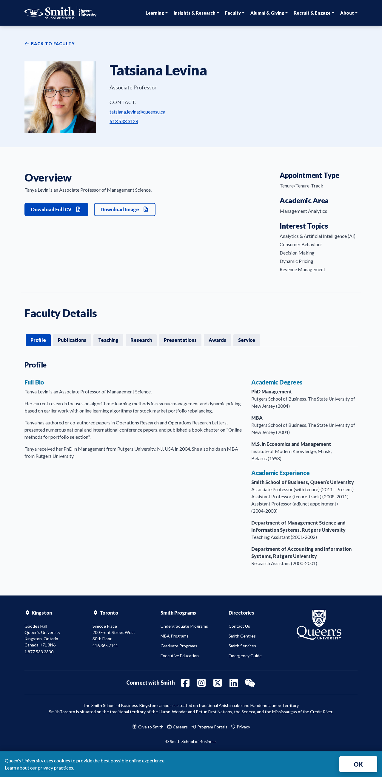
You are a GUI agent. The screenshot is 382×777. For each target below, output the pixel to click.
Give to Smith (150, 726)
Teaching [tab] (108, 340)
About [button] (347, 12)
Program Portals (211, 726)
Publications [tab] (72, 340)
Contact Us (239, 626)
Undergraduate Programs (184, 626)
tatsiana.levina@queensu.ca (137, 111)
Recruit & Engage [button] (312, 12)
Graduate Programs (179, 645)
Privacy (243, 726)
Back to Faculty (52, 43)
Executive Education (180, 655)
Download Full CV (52, 209)
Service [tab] (246, 340)
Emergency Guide (245, 655)
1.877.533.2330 (38, 651)
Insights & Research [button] (194, 12)
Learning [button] (155, 12)
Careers (180, 726)
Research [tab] (141, 340)
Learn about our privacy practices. (39, 767)
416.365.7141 (105, 645)
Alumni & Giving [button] (267, 12)
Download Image (120, 209)
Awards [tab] (217, 340)
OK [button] (358, 764)
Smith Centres (242, 635)
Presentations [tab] (180, 340)
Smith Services (242, 645)
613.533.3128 (124, 121)
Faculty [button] (233, 12)
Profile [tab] (38, 340)
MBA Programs (175, 635)
